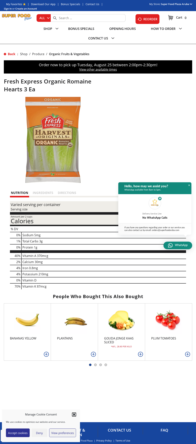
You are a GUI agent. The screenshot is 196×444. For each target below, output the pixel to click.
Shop (24, 54)
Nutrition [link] (19, 193)
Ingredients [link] (43, 193)
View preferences (62, 433)
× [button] (189, 185)
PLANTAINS (65, 338)
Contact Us (92, 4)
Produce (38, 54)
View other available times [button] (98, 69)
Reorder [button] (150, 19)
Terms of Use (122, 440)
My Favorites (14, 4)
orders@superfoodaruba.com (165, 230)
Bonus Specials (70, 4)
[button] (74, 414)
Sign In (8, 8)
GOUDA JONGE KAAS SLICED (119, 340)
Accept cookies (18, 433)
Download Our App (43, 4)
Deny (39, 433)
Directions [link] (67, 193)
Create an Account (26, 8)
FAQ (164, 430)
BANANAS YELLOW (23, 338)
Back (11, 54)
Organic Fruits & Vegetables (69, 54)
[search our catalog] (55, 18)
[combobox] (44, 18)
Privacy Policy (104, 440)
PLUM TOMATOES (163, 338)
